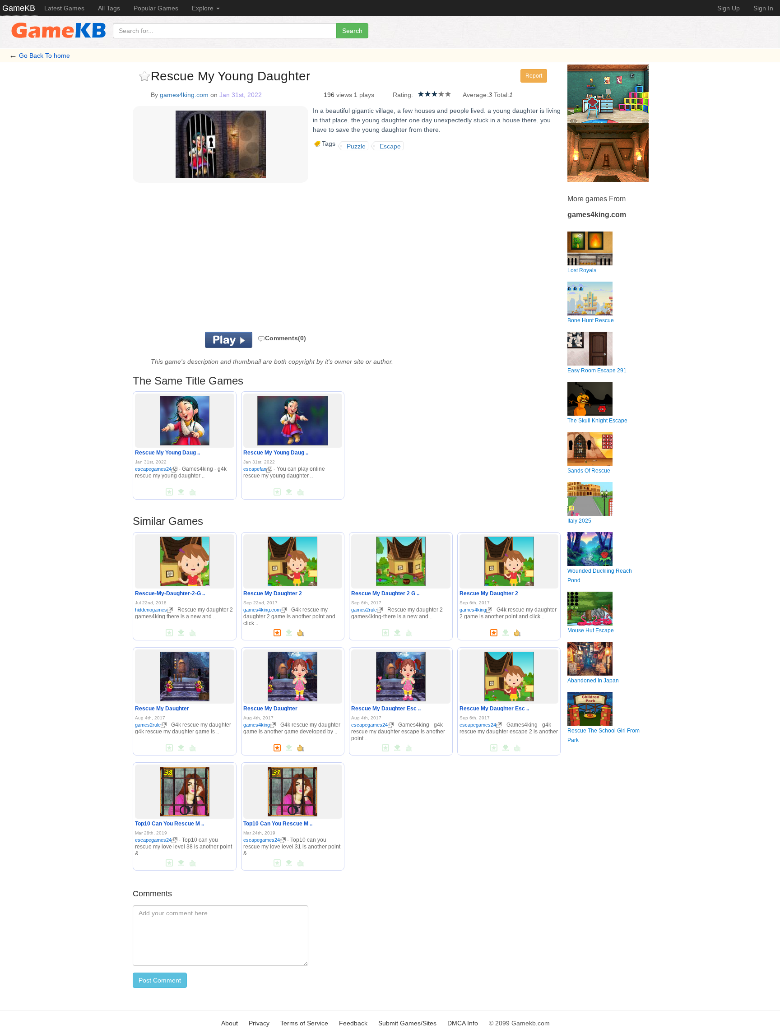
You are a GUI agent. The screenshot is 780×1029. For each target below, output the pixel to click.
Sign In (763, 8)
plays (366, 94)
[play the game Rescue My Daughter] (184, 674)
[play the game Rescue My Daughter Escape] (401, 674)
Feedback (353, 1023)
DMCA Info (462, 1023)
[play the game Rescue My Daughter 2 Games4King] (401, 559)
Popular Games (156, 8)
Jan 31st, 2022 (240, 94)
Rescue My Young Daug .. (167, 453)
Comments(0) (285, 338)
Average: (475, 94)
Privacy (259, 1023)
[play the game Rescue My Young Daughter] (184, 419)
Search (352, 30)
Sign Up (728, 8)
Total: (501, 94)
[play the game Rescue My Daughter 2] (292, 559)
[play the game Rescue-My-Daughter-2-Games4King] (184, 559)
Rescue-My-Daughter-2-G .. (170, 593)
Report (533, 76)
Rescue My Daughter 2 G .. (385, 593)
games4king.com (184, 94)
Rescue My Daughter (162, 708)
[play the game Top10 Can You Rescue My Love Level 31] (292, 789)
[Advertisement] (244, 259)
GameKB (18, 8)
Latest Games (64, 8)
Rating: (403, 94)
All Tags (109, 8)
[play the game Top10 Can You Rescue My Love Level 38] (184, 789)
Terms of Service (304, 1023)
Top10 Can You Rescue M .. (169, 823)
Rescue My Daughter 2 (272, 593)
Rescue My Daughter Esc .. (386, 708)
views (344, 94)
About (229, 1023)
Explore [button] (203, 8)
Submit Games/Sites (407, 1023)
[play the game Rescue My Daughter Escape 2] (509, 674)
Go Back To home (44, 55)
